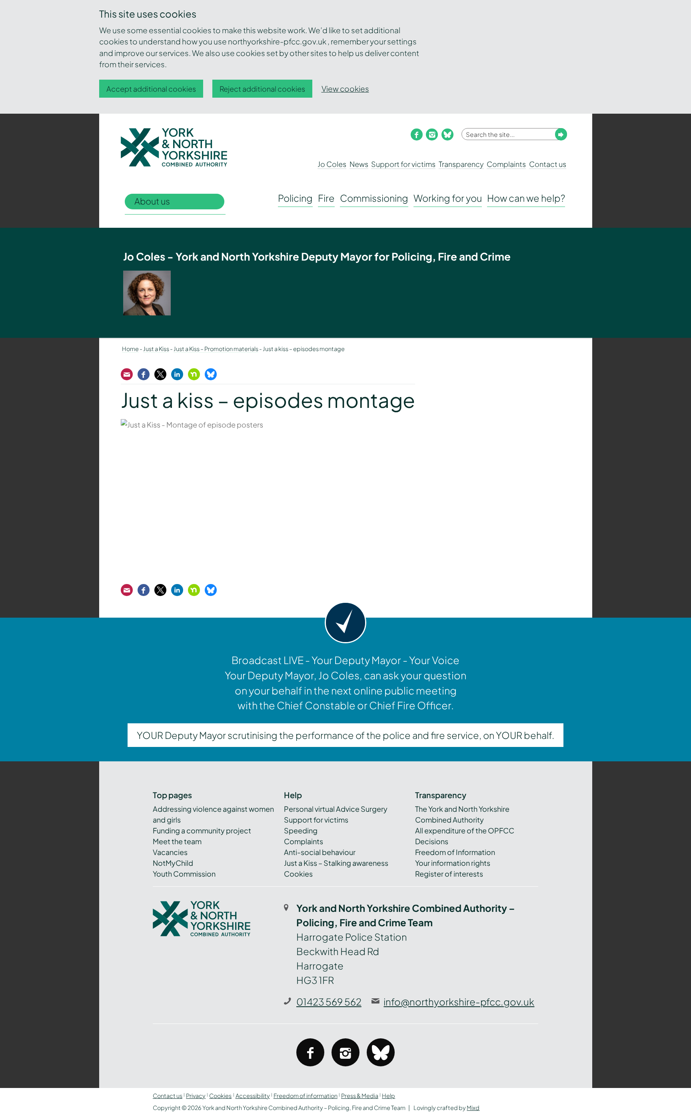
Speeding (301, 830)
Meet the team (177, 841)
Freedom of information (306, 1095)
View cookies (345, 88)
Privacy (196, 1095)
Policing (295, 198)
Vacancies (170, 852)
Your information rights (452, 862)
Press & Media (359, 1095)
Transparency (461, 164)
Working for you (447, 198)
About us (152, 201)
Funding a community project (202, 830)
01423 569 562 (328, 1002)
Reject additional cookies (262, 88)
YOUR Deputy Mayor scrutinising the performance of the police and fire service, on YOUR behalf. (345, 735)
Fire (326, 198)
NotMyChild (173, 862)
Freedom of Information (455, 852)
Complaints (506, 164)
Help (388, 1095)
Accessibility (253, 1095)
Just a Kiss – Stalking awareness (336, 862)
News (358, 164)
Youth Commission (184, 873)
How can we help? (526, 198)
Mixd (473, 1107)
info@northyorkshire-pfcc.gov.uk (458, 1002)
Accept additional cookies (151, 88)
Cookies (298, 873)
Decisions (431, 841)
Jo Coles (332, 164)
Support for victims (403, 164)
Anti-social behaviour (319, 852)
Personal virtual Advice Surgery (335, 808)
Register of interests (449, 873)
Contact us (547, 164)
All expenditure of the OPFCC (464, 830)
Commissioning (374, 198)
